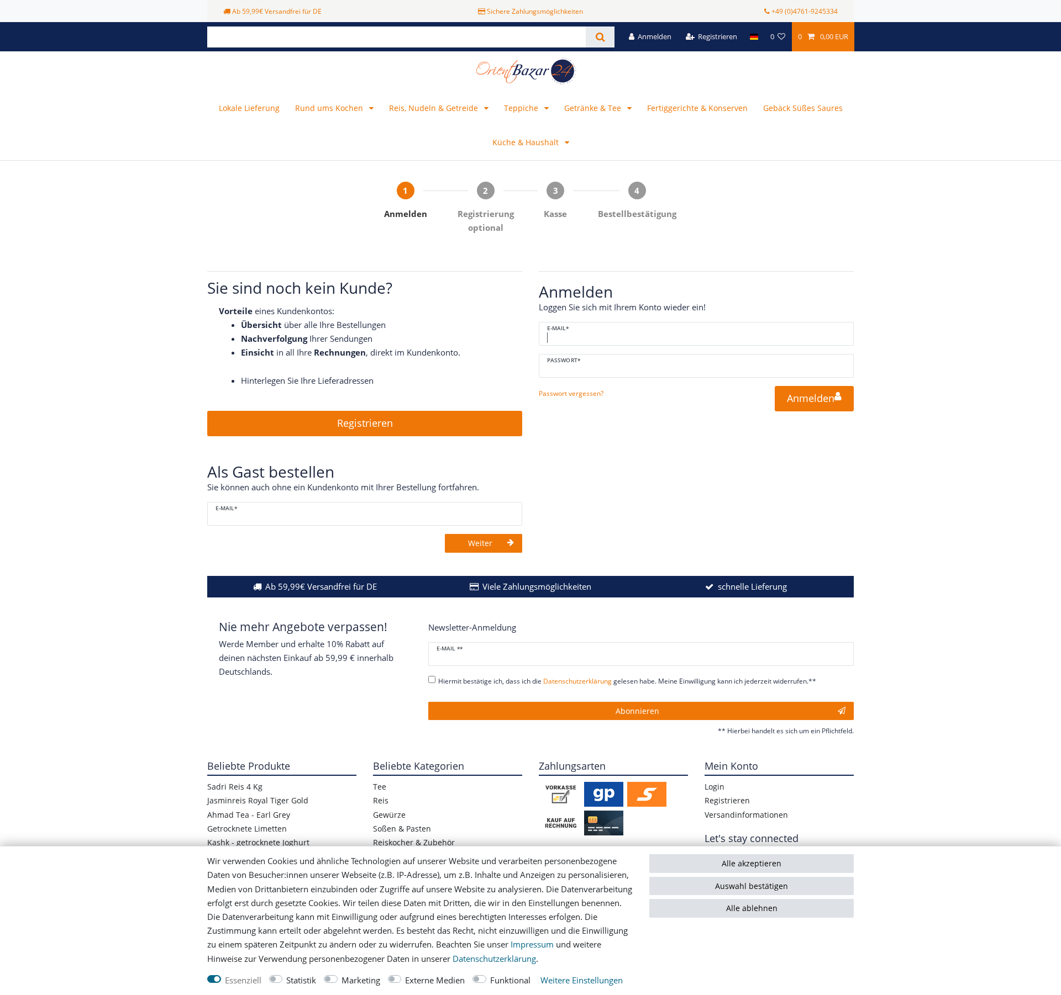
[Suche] (600, 37)
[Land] (753, 36)
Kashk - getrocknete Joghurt (258, 842)
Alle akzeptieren (751, 863)
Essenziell (243, 980)
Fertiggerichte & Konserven (697, 108)
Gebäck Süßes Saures (803, 108)
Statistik (301, 980)
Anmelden (810, 398)
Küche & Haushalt (526, 142)
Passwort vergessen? (571, 393)
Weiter (480, 543)
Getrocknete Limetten (247, 828)
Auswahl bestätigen (751, 886)
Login (714, 786)
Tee (379, 786)
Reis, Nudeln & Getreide (434, 108)
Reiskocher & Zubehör (414, 842)
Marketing (361, 980)
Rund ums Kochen (330, 108)
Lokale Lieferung (249, 108)
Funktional (510, 980)
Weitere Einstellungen (581, 980)
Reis (380, 800)
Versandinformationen (746, 814)
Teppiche (522, 108)
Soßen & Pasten (402, 828)
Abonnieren (637, 711)
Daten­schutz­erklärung (494, 959)
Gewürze (389, 814)
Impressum (532, 944)
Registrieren (365, 423)
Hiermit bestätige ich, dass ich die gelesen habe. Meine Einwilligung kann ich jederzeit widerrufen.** (627, 681)
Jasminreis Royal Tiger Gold (257, 800)
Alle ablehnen (752, 908)
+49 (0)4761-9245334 (804, 11)
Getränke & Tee (593, 108)
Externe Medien (435, 980)
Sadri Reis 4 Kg (234, 786)
